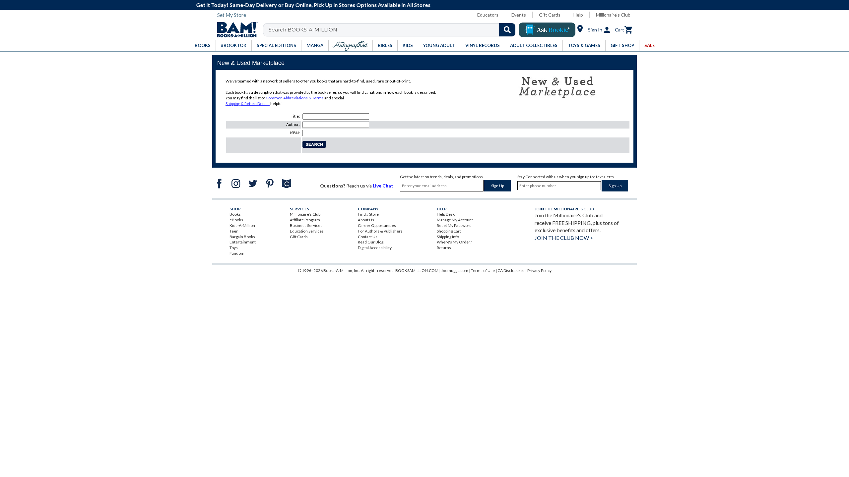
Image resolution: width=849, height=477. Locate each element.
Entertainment (242, 241)
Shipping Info (448, 236)
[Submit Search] (507, 29)
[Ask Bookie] (547, 30)
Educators (487, 15)
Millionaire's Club (613, 15)
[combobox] (393, 30)
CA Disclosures (511, 270)
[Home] (235, 29)
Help (578, 15)
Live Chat (383, 185)
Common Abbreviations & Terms (295, 97)
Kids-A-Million (242, 225)
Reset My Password (454, 225)
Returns (444, 247)
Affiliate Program (305, 219)
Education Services (307, 231)
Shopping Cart (449, 231)
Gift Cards (549, 15)
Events (518, 15)
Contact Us (367, 236)
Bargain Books (242, 236)
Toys (233, 247)
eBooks (236, 219)
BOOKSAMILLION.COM (416, 270)
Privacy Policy (539, 270)
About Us (366, 219)
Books (235, 214)
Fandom (236, 253)
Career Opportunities (377, 225)
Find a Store (368, 214)
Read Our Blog (370, 241)
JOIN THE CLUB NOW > (564, 238)
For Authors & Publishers (380, 231)
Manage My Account (455, 219)
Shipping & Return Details (248, 103)
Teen (233, 231)
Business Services (306, 225)
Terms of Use (483, 270)
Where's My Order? (454, 241)
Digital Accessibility (375, 247)
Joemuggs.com (454, 270)
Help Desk (446, 214)
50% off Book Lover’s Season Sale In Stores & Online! (428, 5)
